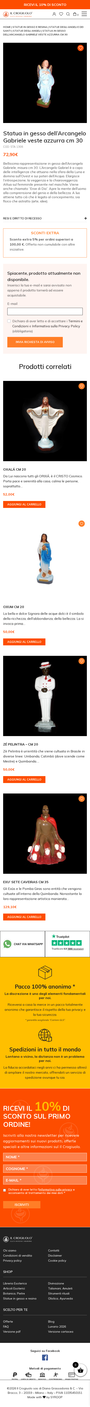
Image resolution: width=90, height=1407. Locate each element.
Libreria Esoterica (15, 1283)
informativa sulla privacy (55, 1189)
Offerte (8, 1321)
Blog (51, 1321)
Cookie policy (57, 1260)
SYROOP (56, 1397)
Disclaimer (55, 1255)
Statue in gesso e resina (30, 26)
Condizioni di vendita (17, 1255)
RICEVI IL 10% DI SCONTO (45, 5)
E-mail (12, 304)
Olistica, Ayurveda (60, 1298)
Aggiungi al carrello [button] (24, 504)
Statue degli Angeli (27, 30)
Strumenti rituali (58, 1293)
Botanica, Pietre (14, 1293)
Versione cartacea (60, 1331)
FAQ (6, 1326)
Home (7, 26)
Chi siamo (9, 1250)
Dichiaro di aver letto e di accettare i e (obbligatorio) (47, 326)
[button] (45, 219)
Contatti (53, 1250)
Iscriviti (22, 1205)
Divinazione (56, 1283)
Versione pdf (12, 1331)
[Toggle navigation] (84, 13)
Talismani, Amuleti (60, 1288)
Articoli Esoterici (14, 1288)
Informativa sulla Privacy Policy (56, 326)
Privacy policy (12, 1260)
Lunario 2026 (57, 1326)
